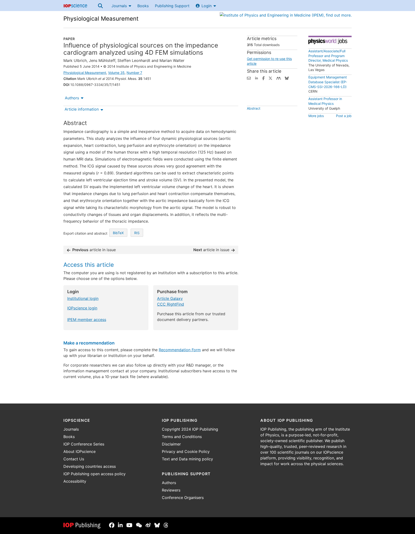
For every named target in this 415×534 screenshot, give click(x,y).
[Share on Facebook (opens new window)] (263, 77)
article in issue (94, 249)
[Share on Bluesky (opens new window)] (287, 77)
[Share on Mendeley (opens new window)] (278, 77)
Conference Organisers (183, 497)
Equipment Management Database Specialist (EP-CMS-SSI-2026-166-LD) (327, 82)
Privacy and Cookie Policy (186, 451)
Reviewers (171, 490)
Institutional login (82, 298)
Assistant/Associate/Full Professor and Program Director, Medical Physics (328, 55)
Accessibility (74, 481)
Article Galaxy (170, 298)
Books (143, 5)
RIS (137, 233)
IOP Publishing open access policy (94, 473)
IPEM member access (86, 319)
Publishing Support (172, 5)
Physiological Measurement (101, 18)
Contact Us (73, 459)
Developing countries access (89, 466)
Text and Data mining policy (187, 459)
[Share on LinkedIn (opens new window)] (256, 77)
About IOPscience (79, 451)
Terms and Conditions (182, 436)
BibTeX (118, 233)
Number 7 (134, 73)
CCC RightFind (170, 304)
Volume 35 (116, 73)
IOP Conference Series (83, 444)
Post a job (344, 116)
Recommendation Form (180, 349)
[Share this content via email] (249, 77)
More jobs (316, 116)
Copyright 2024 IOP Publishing (190, 429)
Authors (72, 97)
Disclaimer (171, 444)
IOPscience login (82, 308)
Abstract (253, 108)
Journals (119, 5)
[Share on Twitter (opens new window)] (270, 77)
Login (206, 5)
